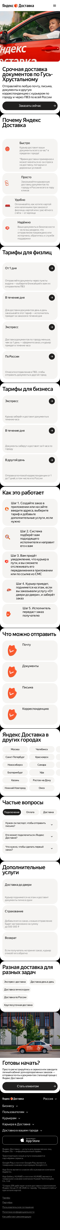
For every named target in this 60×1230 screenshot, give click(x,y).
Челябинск (42, 749)
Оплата (30, 812)
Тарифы (6, 1198)
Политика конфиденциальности (18, 1212)
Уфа (42, 772)
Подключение (11, 812)
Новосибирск (15, 764)
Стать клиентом (28, 1086)
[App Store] (29, 1140)
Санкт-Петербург (15, 757)
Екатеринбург (15, 772)
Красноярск (41, 757)
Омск (42, 788)
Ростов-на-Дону (42, 780)
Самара (42, 764)
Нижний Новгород (15, 788)
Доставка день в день (42, 981)
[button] (30, 824)
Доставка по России (15, 997)
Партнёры (7, 1202)
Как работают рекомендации (16, 1217)
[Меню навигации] (54, 6)
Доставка (48, 812)
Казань (15, 780)
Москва (15, 749)
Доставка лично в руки (16, 989)
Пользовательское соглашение (18, 1207)
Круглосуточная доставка (18, 1005)
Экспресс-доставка (15, 981)
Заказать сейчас (30, 105)
